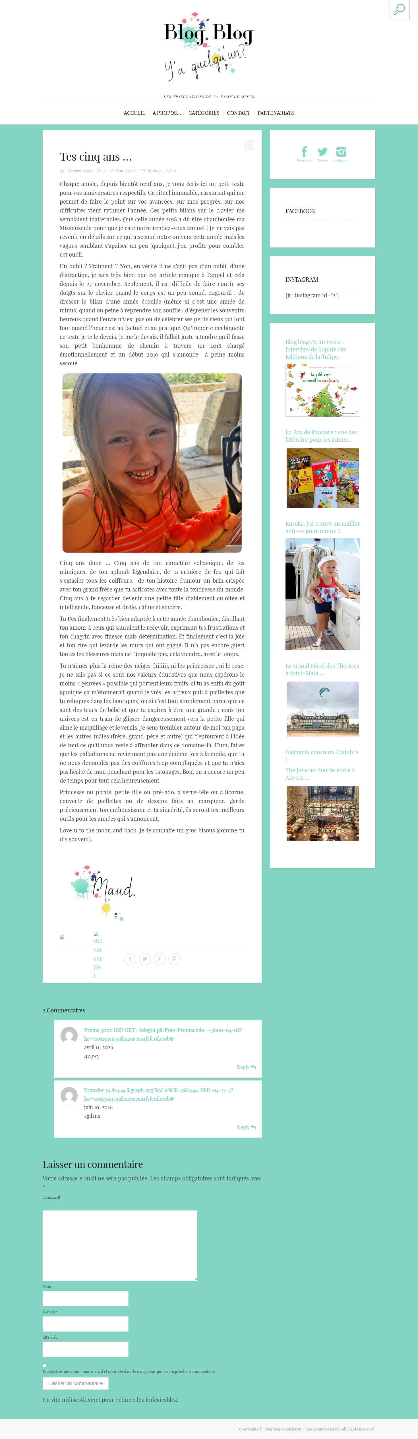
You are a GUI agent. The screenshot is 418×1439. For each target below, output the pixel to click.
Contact (238, 113)
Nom (48, 1286)
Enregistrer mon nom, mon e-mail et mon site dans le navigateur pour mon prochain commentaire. (129, 1371)
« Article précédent (65, 995)
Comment (51, 1197)
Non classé (125, 170)
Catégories (204, 113)
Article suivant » (242, 995)
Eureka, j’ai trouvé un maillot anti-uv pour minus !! (322, 527)
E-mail (50, 1312)
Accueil (134, 113)
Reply (244, 1067)
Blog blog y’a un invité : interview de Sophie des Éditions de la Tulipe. (315, 349)
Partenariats (276, 113)
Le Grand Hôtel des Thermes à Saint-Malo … (322, 669)
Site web (50, 1337)
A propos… (167, 113)
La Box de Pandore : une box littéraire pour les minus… (321, 436)
